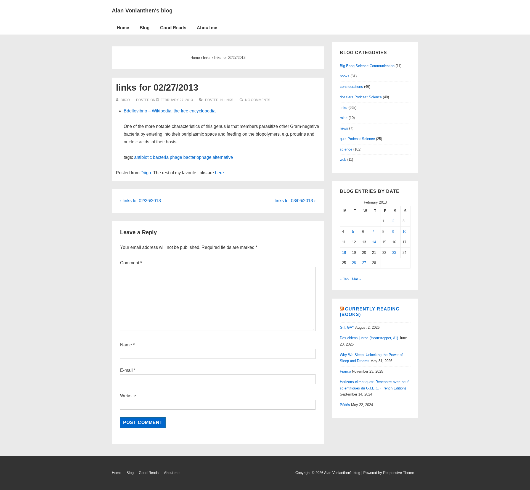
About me (207, 27)
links (228, 100)
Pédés (345, 405)
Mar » (356, 279)
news (344, 128)
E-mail (126, 370)
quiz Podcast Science (357, 139)
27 (364, 263)
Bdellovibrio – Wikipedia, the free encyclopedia (170, 111)
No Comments (257, 100)
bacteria (161, 157)
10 (404, 232)
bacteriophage (197, 157)
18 (344, 253)
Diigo (146, 172)
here (219, 172)
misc (344, 118)
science (346, 149)
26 (354, 263)
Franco (345, 371)
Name (126, 345)
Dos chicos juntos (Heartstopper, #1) (369, 338)
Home (123, 27)
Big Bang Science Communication (367, 66)
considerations (351, 87)
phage (176, 157)
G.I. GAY (347, 327)
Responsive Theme (398, 473)
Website (128, 395)
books (344, 76)
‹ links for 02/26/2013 (140, 200)
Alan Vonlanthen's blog (142, 10)
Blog (145, 27)
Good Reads (173, 27)
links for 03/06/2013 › (295, 200)
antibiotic (143, 157)
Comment (131, 262)
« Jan (344, 279)
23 (394, 253)
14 (374, 242)
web (343, 159)
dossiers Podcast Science (361, 97)
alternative (223, 157)
